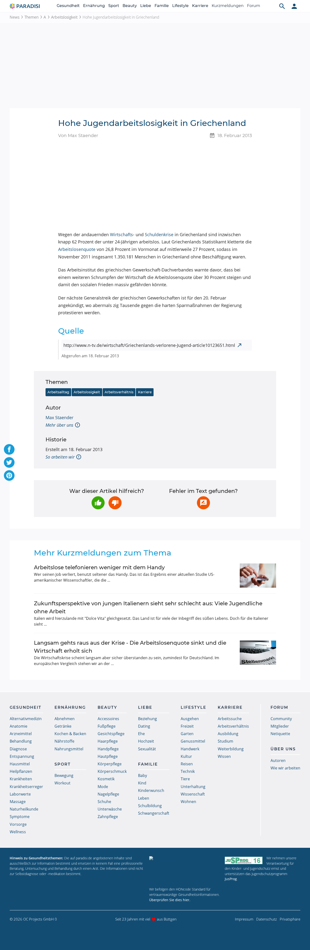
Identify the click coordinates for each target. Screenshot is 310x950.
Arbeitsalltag (58, 392)
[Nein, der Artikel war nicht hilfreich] (115, 502)
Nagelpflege (108, 794)
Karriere (200, 5)
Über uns (283, 749)
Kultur (186, 756)
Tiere (185, 779)
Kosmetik (106, 779)
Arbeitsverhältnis (119, 392)
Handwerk (190, 749)
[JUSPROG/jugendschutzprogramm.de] (244, 860)
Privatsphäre (290, 919)
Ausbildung (228, 733)
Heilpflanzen (21, 771)
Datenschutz (266, 919)
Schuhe (104, 801)
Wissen (224, 756)
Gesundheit (68, 5)
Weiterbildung (231, 749)
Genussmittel (193, 741)
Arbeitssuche (230, 718)
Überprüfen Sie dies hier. (169, 900)
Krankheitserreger (26, 786)
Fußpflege (107, 726)
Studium (225, 741)
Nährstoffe (64, 741)
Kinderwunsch (151, 790)
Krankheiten (21, 779)
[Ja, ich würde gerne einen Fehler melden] (203, 502)
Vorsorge (18, 824)
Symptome (20, 816)
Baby (142, 775)
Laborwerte (20, 794)
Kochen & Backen (70, 733)
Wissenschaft (193, 794)
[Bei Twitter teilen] (9, 462)
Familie (162, 5)
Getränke (62, 726)
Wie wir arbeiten (285, 768)
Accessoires (108, 718)
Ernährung (94, 5)
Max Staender (59, 417)
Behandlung (21, 741)
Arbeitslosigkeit (64, 17)
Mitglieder (280, 726)
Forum (253, 5)
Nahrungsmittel (68, 749)
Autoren (278, 760)
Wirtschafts (121, 234)
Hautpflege (108, 756)
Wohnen (188, 801)
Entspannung (22, 756)
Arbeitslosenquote (76, 249)
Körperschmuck (112, 771)
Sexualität (147, 749)
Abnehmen (64, 718)
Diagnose (18, 749)
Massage (18, 801)
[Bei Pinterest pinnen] (9, 475)
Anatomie (18, 726)
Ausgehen (190, 718)
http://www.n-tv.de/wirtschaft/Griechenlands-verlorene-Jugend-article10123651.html (149, 345)
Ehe (141, 733)
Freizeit (187, 726)
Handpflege (108, 749)
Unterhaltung (193, 786)
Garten (187, 733)
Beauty (130, 5)
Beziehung (147, 718)
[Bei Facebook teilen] (9, 449)
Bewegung (63, 775)
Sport (113, 5)
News (14, 17)
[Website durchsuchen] (282, 6)
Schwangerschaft (153, 813)
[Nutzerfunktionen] (294, 6)
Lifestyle (180, 5)
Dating (144, 726)
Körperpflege (110, 764)
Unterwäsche (110, 809)
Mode (103, 786)
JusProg (231, 879)
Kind (142, 783)
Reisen (187, 764)
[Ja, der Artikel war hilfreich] (98, 502)
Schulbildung (150, 805)
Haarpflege (108, 741)
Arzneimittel (21, 733)
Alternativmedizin (26, 718)
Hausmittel (20, 764)
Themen (31, 17)
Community (281, 718)
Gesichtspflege (111, 733)
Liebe (145, 5)
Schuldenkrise (159, 234)
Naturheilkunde (24, 809)
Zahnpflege (108, 816)
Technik (188, 771)
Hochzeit (146, 741)
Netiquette (280, 733)
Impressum (244, 919)
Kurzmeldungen (228, 5)
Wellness (18, 831)
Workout (62, 783)
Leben (143, 798)
